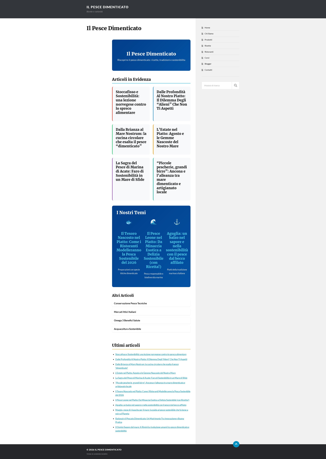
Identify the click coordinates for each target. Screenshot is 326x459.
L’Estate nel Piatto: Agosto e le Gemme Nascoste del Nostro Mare (170, 137)
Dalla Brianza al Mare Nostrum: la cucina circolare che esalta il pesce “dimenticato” (131, 137)
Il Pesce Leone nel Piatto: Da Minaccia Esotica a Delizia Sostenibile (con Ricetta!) (153, 250)
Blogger (208, 63)
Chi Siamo (209, 33)
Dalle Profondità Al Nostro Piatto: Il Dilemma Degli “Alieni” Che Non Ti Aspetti (172, 100)
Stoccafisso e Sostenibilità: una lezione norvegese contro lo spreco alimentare (131, 102)
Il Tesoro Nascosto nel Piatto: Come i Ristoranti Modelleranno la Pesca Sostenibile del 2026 (129, 248)
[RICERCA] (235, 85)
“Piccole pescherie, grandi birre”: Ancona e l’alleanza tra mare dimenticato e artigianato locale (172, 177)
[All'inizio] (236, 444)
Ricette (208, 45)
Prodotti (208, 39)
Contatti (208, 70)
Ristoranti (209, 52)
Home (207, 27)
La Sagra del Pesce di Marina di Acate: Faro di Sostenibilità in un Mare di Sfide (130, 171)
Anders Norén (100, 454)
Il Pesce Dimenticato (108, 7)
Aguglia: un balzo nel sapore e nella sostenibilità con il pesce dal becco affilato (177, 248)
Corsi (207, 58)
